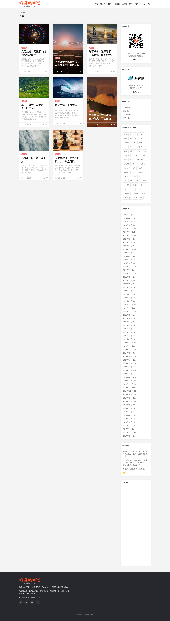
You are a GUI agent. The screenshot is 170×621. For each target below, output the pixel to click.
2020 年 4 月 (127, 370)
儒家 (135, 134)
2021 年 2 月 (127, 336)
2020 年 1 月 (127, 381)
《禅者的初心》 (129, 189)
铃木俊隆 (127, 185)
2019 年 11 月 (128, 387)
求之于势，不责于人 (66, 104)
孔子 (142, 138)
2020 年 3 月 (127, 374)
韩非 (143, 193)
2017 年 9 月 (127, 436)
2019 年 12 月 (128, 384)
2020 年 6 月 (127, 363)
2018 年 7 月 (127, 422)
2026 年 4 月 (127, 218)
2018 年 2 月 (127, 426)
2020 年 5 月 (127, 367)
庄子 (125, 147)
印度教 (143, 155)
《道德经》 (127, 142)
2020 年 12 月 (128, 343)
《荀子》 (141, 168)
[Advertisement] (136, 526)
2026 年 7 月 (127, 215)
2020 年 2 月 (127, 377)
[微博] (21, 602)
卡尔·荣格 (127, 168)
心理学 (141, 134)
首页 (96, 4)
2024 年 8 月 (127, 239)
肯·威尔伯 (135, 155)
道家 (135, 176)
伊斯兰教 (127, 164)
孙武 (131, 159)
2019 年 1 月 (127, 419)
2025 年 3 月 (127, 225)
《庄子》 (132, 147)
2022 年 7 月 (127, 280)
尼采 (133, 164)
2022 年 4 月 (127, 291)
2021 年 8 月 (127, 318)
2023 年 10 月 (128, 249)
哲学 (125, 138)
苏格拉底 (127, 172)
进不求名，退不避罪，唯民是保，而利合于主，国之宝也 (101, 53)
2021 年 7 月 (127, 322)
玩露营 (124, 4)
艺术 (133, 172)
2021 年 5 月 (127, 329)
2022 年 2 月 (127, 298)
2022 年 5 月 (127, 287)
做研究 (117, 4)
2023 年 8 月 (127, 253)
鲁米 (142, 185)
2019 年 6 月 (127, 405)
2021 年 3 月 (127, 332)
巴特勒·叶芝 (127, 198)
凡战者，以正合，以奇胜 (33, 160)
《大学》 (144, 181)
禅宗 (125, 134)
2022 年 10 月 (128, 273)
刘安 (125, 181)
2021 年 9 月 (127, 315)
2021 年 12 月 (128, 305)
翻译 (136, 4)
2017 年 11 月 (128, 429)
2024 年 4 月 (127, 246)
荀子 (134, 168)
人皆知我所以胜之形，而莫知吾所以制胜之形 (67, 63)
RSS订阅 (136, 60)
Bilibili (138, 189)
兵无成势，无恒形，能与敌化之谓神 (33, 53)
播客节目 (136, 92)
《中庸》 (135, 185)
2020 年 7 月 (127, 360)
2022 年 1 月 (127, 301)
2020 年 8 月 (127, 356)
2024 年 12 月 (128, 229)
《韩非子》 (135, 193)
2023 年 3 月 (127, 260)
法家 (141, 198)
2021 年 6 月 (127, 325)
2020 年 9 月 (127, 353)
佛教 (131, 138)
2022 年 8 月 (127, 277)
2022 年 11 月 (128, 270)
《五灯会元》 (142, 164)
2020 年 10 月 (128, 349)
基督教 (140, 147)
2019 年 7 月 (127, 401)
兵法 (139, 151)
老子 (135, 142)
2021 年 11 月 (128, 308)
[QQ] (26, 602)
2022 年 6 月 (127, 284)
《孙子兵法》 (139, 159)
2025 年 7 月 (127, 222)
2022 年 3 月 (127, 294)
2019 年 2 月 (127, 415)
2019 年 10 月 (128, 391)
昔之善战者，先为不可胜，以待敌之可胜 (67, 160)
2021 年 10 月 (128, 311)
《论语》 (127, 155)
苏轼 (135, 198)
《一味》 (127, 193)
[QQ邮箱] (38, 602)
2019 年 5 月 (127, 408)
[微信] (32, 602)
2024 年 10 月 (128, 235)
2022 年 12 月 (128, 267)
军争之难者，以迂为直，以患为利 (32, 106)
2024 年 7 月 (127, 242)
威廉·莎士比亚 (134, 181)
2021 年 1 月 (127, 339)
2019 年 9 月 (127, 394)
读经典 (102, 4)
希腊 (140, 142)
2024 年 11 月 (128, 232)
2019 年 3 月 (127, 412)
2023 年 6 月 (127, 256)
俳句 (144, 151)
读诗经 (110, 4)
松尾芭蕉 (140, 172)
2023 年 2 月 (127, 263)
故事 (125, 151)
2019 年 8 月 (127, 398)
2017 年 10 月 (128, 432)
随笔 (130, 4)
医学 (140, 176)
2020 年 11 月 (128, 346)
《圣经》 (132, 151)
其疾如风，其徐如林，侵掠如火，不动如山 (101, 117)
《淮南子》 (127, 176)
